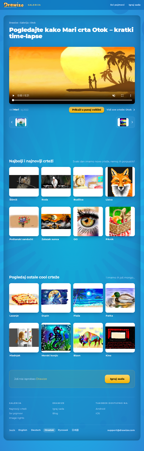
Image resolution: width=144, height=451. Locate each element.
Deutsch (36, 430)
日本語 (75, 430)
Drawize (13, 22)
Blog (55, 413)
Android (100, 408)
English (22, 430)
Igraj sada (134, 4)
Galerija (24, 22)
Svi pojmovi (117, 4)
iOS (98, 413)
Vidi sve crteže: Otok (119, 109)
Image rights (16, 417)
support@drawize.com (121, 430)
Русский (63, 430)
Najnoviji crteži (18, 408)
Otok (33, 22)
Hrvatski (49, 430)
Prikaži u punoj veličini (86, 109)
